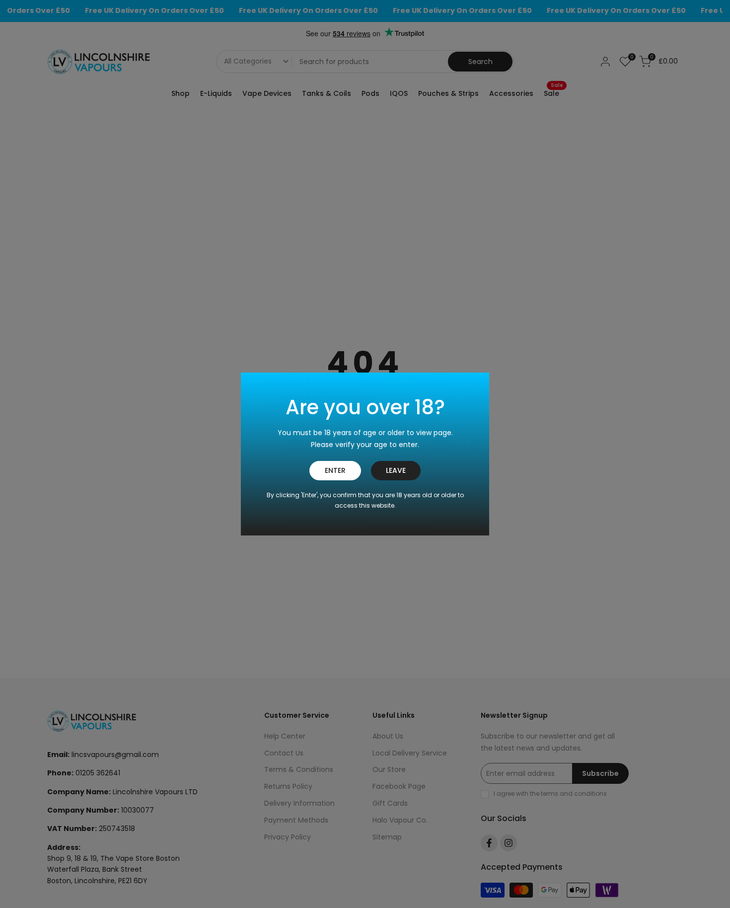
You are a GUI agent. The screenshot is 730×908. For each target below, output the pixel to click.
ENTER (335, 470)
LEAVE (396, 470)
